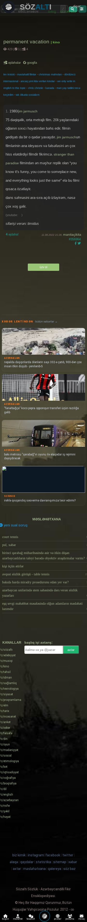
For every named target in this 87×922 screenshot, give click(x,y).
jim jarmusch (27, 111)
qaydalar (27, 862)
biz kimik (19, 855)
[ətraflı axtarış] (82, 9)
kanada (49, 87)
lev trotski (9, 74)
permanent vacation (27, 41)
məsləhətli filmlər (26, 74)
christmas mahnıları (50, 74)
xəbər (72, 862)
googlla (31, 62)
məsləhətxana (46, 519)
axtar (70, 650)
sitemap (59, 862)
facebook (52, 855)
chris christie (35, 87)
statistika (43, 862)
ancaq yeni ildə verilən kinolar (38, 81)
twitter (67, 855)
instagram (36, 855)
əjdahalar (14, 62)
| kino (55, 42)
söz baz (69, 869)
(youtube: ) (14, 215)
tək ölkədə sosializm (27, 94)
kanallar (11, 642)
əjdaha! (12, 234)
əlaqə (14, 862)
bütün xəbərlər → (46, 321)
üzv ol (43, 267)
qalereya (54, 869)
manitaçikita (72, 234)
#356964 (75, 239)
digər (77, 6)
